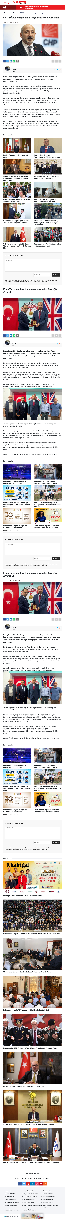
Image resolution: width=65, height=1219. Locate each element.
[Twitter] (7, 61)
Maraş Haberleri (9, 1191)
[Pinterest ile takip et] (41, 1183)
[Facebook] (4, 61)
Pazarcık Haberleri (29, 1199)
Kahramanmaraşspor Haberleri (33, 1205)
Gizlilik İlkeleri (37, 1178)
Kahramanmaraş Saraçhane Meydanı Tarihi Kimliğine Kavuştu (35, 7)
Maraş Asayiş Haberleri (12, 1202)
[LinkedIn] (11, 61)
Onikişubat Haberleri (49, 1196)
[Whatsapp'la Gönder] (14, 61)
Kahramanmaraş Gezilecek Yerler (50, 1206)
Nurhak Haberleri (48, 1199)
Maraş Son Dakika (29, 1202)
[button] (53, 61)
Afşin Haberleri (28, 1191)
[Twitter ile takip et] (57, 70)
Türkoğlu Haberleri (10, 1199)
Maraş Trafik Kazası (30, 1210)
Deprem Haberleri (48, 1202)
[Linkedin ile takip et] (32, 1183)
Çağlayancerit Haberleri (31, 1194)
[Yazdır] (17, 61)
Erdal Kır (14, 69)
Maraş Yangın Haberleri (12, 1210)
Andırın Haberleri (10, 1196)
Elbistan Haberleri (48, 1191)
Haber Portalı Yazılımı (12, 1216)
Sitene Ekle (46, 1178)
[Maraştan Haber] (19, 2)
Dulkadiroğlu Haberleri (30, 1196)
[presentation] (9, 7)
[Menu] (4, 2)
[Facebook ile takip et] (55, 70)
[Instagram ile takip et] (60, 70)
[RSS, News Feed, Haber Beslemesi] (45, 1183)
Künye (24, 1178)
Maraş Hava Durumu (11, 1205)
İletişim (30, 1178)
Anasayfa (17, 1178)
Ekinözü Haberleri (48, 1194)
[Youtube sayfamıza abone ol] (28, 1183)
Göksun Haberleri (10, 1194)
